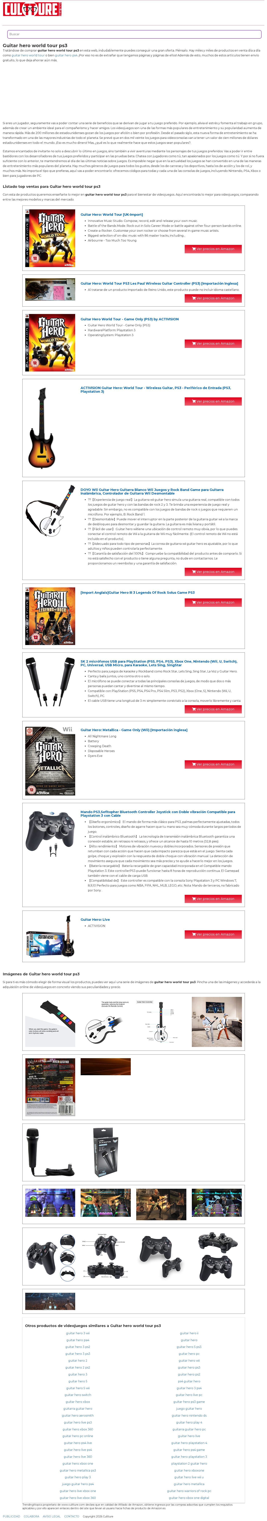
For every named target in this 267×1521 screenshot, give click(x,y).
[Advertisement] (133, 91)
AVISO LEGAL (52, 1516)
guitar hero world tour (28, 55)
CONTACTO (71, 1516)
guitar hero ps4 (66, 55)
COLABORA (31, 1516)
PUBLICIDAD (11, 1516)
